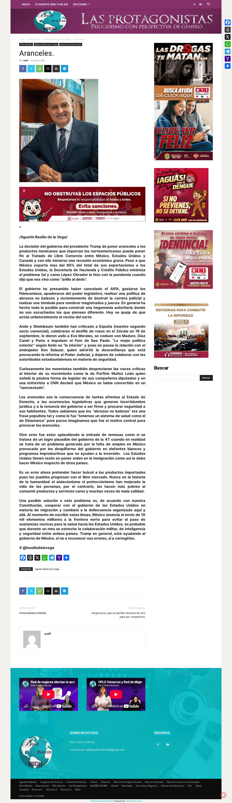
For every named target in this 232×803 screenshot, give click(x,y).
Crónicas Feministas (76, 781)
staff (25, 60)
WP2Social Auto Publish (101, 801)
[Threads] (227, 29)
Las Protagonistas (78, 785)
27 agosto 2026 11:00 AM (51, 4)
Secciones (80, 4)
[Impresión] (56, 68)
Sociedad (23, 789)
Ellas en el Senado (154, 781)
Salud (198, 785)
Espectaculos (42, 785)
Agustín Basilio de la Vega (57, 39)
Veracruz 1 (37, 789)
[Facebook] (22, 68)
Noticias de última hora (70, 44)
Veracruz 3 (66, 789)
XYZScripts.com (134, 801)
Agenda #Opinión (28, 781)
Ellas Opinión (58, 785)
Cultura (93, 781)
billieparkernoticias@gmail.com (105, 749)
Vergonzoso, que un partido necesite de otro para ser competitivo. (118, 615)
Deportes (105, 781)
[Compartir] (227, 66)
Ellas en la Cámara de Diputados (183, 781)
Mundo (114, 785)
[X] (227, 37)
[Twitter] (194, 4)
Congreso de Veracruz (51, 781)
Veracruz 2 (51, 789)
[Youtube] (200, 4)
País (190, 785)
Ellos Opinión (34, 39)
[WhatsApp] (39, 68)
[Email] (47, 68)
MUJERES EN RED (99, 785)
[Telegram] (64, 68)
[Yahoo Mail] (227, 58)
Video (77, 789)
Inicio (26, 4)
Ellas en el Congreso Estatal (128, 781)
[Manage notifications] (223, 795)
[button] (208, 4)
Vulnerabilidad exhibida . (33, 613)
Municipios (127, 785)
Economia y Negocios (147, 785)
